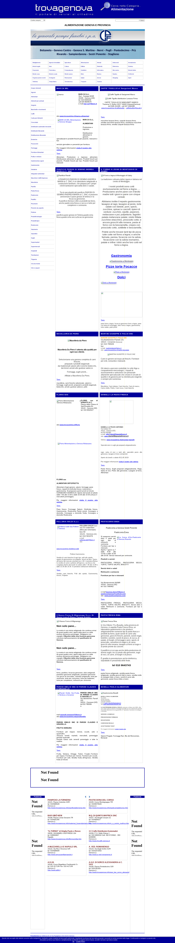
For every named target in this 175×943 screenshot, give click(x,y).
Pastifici (33, 199)
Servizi (99, 78)
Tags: (59, 153)
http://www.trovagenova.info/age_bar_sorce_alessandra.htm (111, 872)
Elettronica (116, 66)
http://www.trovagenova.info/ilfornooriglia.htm (64, 839)
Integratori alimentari (37, 174)
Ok (73, 941)
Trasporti (83, 81)
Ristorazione (68, 78)
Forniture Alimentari (37, 152)
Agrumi (33, 92)
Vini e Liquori (35, 268)
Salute (82, 78)
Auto (50, 66)
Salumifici (34, 234)
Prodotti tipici (35, 221)
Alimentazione (85, 62)
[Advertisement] (37, 893)
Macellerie (34, 182)
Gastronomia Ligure (37, 161)
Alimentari (34, 97)
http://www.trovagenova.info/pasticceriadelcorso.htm (108, 808)
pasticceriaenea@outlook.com (113, 594)
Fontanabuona (69, 70)
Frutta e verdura (36, 156)
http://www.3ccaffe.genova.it (99, 841)
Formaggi (34, 148)
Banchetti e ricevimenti (38, 109)
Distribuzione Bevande (38, 135)
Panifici (33, 186)
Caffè (33, 114)
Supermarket (35, 242)
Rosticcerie (34, 225)
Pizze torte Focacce (121, 266)
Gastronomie (35, 165)
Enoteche (34, 139)
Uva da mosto (35, 264)
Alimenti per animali (37, 101)
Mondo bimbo (132, 70)
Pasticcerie (34, 195)
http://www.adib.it (54, 870)
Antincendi (116, 62)
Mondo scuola (53, 74)
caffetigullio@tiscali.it (134, 108)
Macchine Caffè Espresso (39, 178)
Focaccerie (34, 144)
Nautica (115, 74)
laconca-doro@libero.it (115, 592)
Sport (129, 78)
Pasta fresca (35, 191)
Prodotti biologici (36, 216)
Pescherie (34, 204)
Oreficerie (131, 74)
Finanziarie (35, 70)
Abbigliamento (36, 62)
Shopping (115, 78)
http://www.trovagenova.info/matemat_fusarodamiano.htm (69, 823)
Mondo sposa (68, 74)
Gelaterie (34, 169)
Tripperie (34, 259)
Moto (82, 74)
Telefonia (35, 81)
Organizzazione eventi (38, 78)
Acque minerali (36, 88)
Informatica (100, 70)
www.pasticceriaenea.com (114, 596)
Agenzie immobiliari (54, 62)
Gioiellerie (83, 70)
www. (106, 436)
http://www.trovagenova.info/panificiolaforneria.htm (67, 808)
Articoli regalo (36, 66)
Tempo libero (52, 81)
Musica (99, 74)
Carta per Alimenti (37, 118)
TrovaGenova (34, 936)
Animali (99, 62)
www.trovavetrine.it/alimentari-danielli (121, 440)
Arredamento (132, 62)
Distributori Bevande (37, 131)
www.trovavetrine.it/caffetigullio (112, 108)
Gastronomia (121, 256)
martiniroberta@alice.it (113, 348)
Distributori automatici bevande (41, 127)
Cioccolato (34, 122)
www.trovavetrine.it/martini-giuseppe (116, 350)
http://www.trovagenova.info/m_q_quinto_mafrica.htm (109, 823)
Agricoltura (68, 62)
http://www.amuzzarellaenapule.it (60, 854)
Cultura (67, 66)
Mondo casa (36, 74)
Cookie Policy (80, 941)
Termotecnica (68, 81)
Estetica (130, 66)
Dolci (121, 277)
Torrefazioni (35, 255)
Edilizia (83, 66)
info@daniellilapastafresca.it (116, 434)
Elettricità (99, 66)
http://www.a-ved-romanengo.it (100, 854)
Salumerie (34, 229)
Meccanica (116, 70)
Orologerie (52, 78)
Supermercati (35, 246)
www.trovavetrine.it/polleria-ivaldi (68, 549)
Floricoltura (52, 70)
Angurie (33, 105)
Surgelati (34, 251)
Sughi (33, 238)
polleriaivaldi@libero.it (87, 540)
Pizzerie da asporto (37, 208)
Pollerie (33, 212)
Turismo (99, 81)
